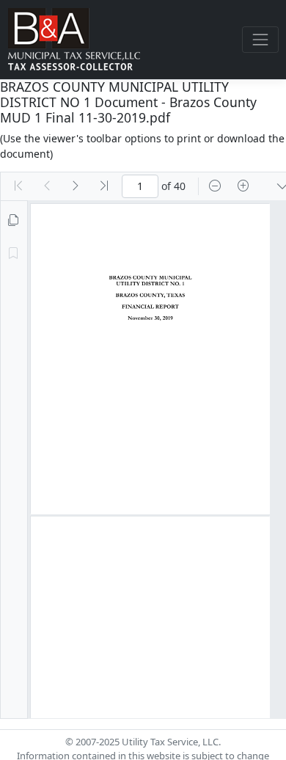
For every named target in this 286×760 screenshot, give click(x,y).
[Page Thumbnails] (13, 221)
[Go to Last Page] (104, 186)
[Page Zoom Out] (215, 186)
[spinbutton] (140, 186)
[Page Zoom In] (243, 186)
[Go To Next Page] (76, 186)
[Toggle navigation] (260, 39)
